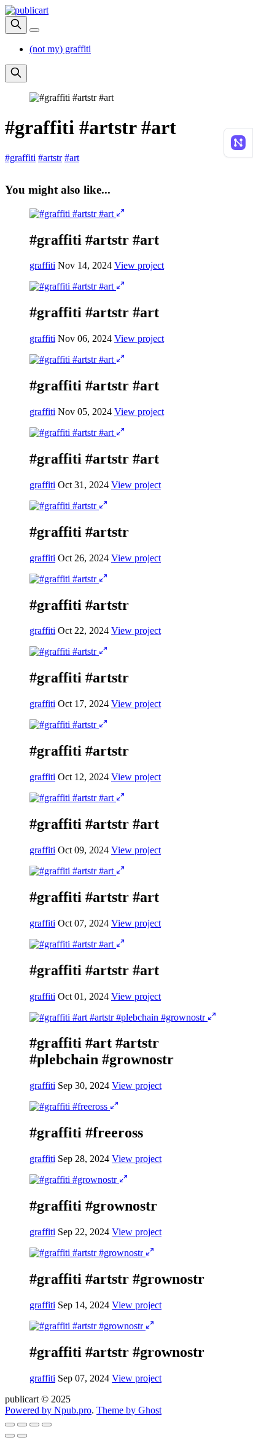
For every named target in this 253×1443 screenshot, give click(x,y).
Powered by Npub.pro (48, 1410)
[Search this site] (16, 25)
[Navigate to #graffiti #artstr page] (64, 505)
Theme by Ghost (129, 1410)
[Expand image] (120, 213)
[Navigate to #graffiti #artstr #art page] (72, 213)
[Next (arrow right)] (22, 1435)
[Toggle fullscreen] (34, 1424)
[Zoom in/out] (47, 1424)
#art (71, 157)
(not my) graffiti (60, 49)
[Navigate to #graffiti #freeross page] (69, 1106)
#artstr (50, 157)
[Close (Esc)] (10, 1424)
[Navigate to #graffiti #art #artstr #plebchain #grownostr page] (118, 1017)
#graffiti (20, 157)
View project (139, 265)
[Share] (22, 1424)
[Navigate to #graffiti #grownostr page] (74, 1179)
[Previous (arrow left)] (10, 1435)
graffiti (42, 265)
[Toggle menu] (34, 30)
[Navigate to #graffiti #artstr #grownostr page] (87, 1252)
